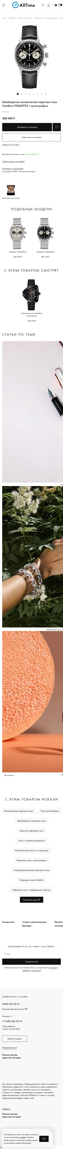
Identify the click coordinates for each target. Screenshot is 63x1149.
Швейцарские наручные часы (31, 820)
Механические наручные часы (18, 810)
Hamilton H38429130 (45, 252)
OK (44, 1138)
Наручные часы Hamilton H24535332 (31, 314)
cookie (23, 1137)
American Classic (25, 18)
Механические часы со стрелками (31, 850)
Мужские (38, 18)
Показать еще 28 (31, 899)
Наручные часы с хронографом (31, 860)
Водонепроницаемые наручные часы (31, 870)
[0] (54, 5)
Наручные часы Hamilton (32, 880)
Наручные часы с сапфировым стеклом (31, 889)
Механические (50, 18)
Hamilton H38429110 (18, 252)
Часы (4, 18)
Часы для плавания (49, 810)
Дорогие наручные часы (31, 830)
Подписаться (31, 961)
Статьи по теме (19, 334)
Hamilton (12, 18)
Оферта (6, 1108)
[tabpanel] (31, 57)
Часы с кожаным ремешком (31, 840)
